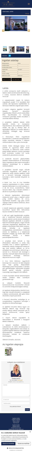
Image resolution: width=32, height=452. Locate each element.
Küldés (27, 409)
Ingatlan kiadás (16, 425)
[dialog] (16, 441)
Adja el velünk (16, 421)
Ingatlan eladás (16, 418)
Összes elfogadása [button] (8, 443)
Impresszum (16, 422)
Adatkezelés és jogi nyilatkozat (16, 429)
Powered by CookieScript (16, 450)
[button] (16, 448)
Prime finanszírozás (16, 428)
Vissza (27, 13)
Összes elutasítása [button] (23, 443)
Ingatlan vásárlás (16, 419)
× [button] (30, 432)
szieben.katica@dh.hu (18, 382)
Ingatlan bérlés (16, 426)
